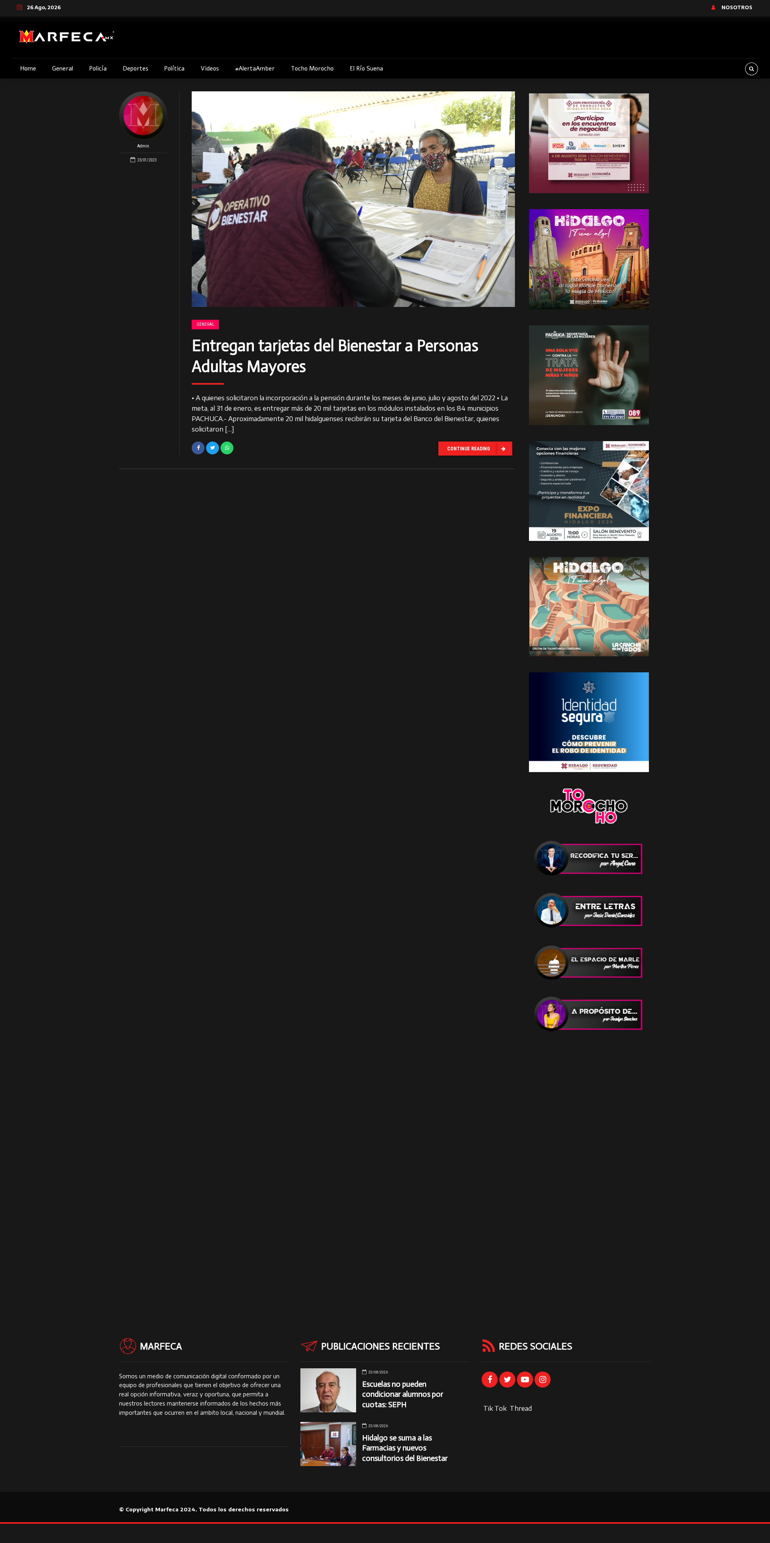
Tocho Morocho (312, 69)
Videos (210, 69)
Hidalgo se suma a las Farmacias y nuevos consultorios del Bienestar (405, 1447)
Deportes (135, 69)
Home (28, 69)
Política (174, 69)
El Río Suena (366, 69)
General (62, 69)
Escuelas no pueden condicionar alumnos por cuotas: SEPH (402, 1394)
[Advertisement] (589, 1168)
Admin (143, 146)
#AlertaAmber (255, 69)
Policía (98, 69)
